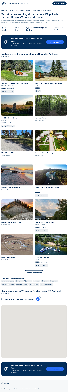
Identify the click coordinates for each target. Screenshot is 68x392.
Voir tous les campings (34, 273)
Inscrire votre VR (59, 3)
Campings (4, 10)
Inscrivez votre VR (55, 42)
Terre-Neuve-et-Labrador (23, 10)
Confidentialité (36, 389)
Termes (27, 389)
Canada (11, 10)
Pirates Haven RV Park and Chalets (42, 10)
